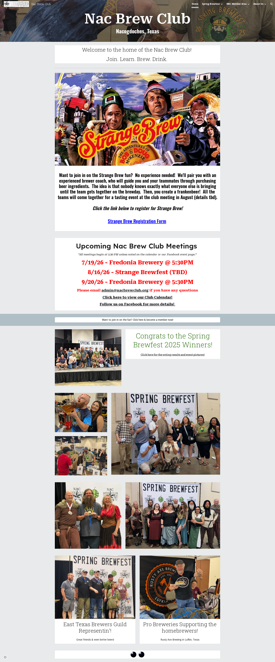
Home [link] (195, 4)
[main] (137, 24)
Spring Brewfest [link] (211, 4)
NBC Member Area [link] (237, 4)
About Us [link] (258, 4)
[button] (271, 4)
